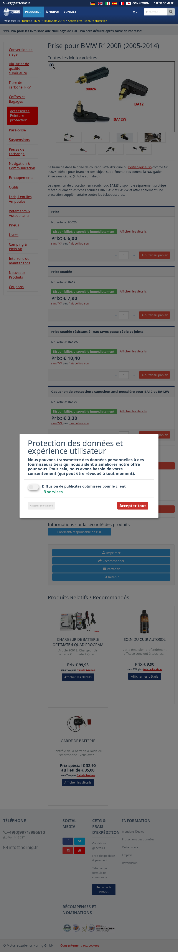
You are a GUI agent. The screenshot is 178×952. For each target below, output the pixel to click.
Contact (70, 12)
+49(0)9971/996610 (18, 3)
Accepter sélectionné (41, 505)
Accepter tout (132, 505)
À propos (52, 12)
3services (52, 491)
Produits (32, 12)
